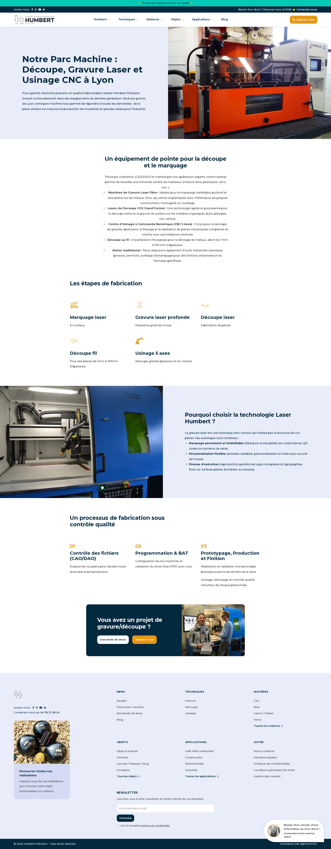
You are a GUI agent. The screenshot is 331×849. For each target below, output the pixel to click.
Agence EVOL (308, 843)
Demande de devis (113, 639)
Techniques (126, 19)
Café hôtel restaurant (199, 751)
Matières (153, 19)
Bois (256, 707)
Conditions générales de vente (274, 770)
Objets (175, 19)
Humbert (100, 19)
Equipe (121, 700)
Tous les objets (127, 776)
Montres (122, 757)
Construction (194, 757)
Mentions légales (265, 757)
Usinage (190, 713)
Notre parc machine (130, 707)
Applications (201, 19)
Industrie (191, 770)
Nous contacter (264, 751)
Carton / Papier (264, 713)
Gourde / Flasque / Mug (133, 763)
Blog (224, 19)
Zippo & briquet (127, 751)
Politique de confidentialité (272, 763)
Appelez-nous (144, 639)
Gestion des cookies (267, 776)
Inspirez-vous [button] (305, 19)
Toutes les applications (200, 776)
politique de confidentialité (156, 825)
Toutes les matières (267, 725)
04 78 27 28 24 (49, 712)
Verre (257, 719)
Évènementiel (194, 763)
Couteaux (123, 770)
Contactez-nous (307, 9)
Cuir (256, 700)
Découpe (191, 707)
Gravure (190, 700)
